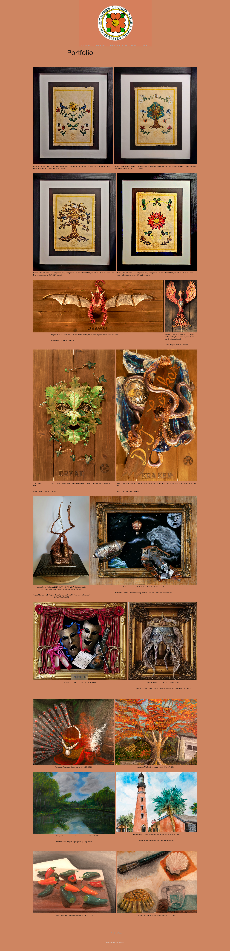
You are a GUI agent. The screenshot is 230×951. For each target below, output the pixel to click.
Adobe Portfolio (119, 942)
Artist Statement (118, 45)
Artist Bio (101, 45)
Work (134, 45)
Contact (145, 45)
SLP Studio (86, 45)
